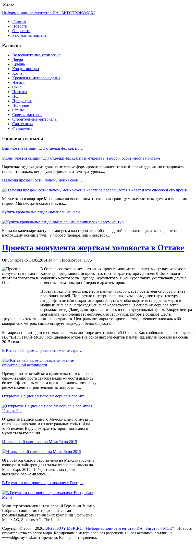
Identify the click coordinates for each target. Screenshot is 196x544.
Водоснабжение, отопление (36, 55)
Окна (16, 87)
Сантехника (22, 124)
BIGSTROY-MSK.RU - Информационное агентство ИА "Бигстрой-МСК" (109, 528)
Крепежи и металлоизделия (36, 78)
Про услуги (22, 101)
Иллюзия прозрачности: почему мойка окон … (42, 180)
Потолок (19, 91)
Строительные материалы (34, 119)
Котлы (17, 73)
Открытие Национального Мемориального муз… (45, 396)
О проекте (21, 31)
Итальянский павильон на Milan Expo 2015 (39, 441)
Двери (17, 59)
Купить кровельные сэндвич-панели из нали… (43, 212)
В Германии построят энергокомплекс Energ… (42, 483)
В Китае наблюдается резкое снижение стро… (42, 350)
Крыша (18, 64)
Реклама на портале (29, 35)
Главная (19, 21)
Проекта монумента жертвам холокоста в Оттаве (93, 247)
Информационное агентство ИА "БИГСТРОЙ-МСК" (48, 13)
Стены (18, 110)
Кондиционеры (25, 69)
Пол (15, 96)
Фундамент (22, 128)
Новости (19, 26)
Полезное (20, 105)
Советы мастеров (27, 114)
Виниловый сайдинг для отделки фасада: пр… (42, 148)
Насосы (19, 82)
